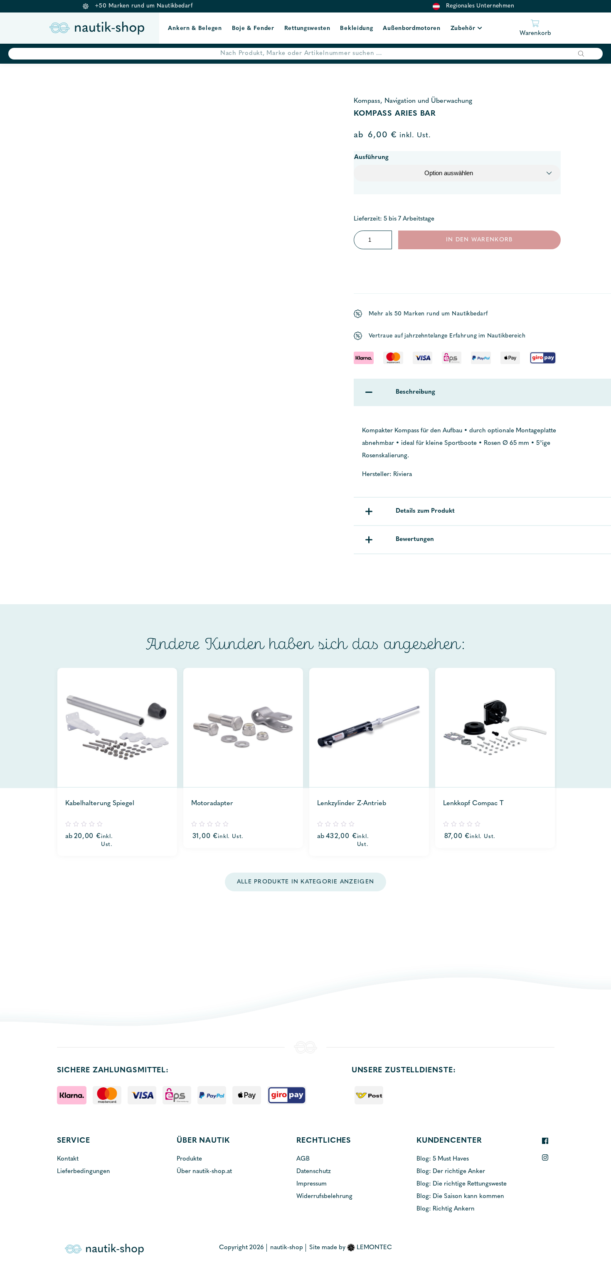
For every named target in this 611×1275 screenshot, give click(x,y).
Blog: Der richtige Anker (450, 1171)
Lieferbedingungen (83, 1171)
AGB (303, 1159)
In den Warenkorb (479, 240)
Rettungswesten (307, 28)
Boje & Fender (253, 28)
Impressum (311, 1184)
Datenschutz (313, 1171)
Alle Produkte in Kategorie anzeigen (305, 882)
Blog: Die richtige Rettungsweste (461, 1184)
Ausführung (371, 157)
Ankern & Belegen (195, 28)
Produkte (189, 1159)
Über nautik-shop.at (204, 1171)
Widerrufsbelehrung (324, 1196)
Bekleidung (356, 28)
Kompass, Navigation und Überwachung (413, 101)
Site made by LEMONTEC (350, 1248)
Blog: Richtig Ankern (445, 1209)
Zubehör (463, 28)
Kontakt (68, 1159)
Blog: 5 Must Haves (442, 1159)
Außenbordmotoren (411, 28)
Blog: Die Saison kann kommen (460, 1196)
